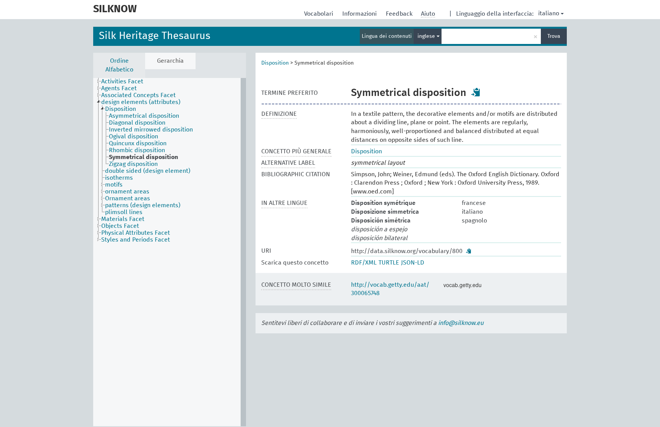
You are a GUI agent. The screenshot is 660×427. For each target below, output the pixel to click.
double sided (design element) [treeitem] (147, 171)
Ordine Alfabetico (119, 65)
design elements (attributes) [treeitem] (140, 102)
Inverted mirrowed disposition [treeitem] (151, 130)
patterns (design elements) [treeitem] (142, 205)
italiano (548, 13)
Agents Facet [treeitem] (119, 88)
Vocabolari (319, 14)
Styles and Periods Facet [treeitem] (135, 240)
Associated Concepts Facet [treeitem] (138, 95)
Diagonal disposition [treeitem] (137, 123)
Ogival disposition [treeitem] (133, 136)
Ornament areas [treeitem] (127, 198)
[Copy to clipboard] (475, 92)
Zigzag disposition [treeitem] (133, 164)
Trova (553, 36)
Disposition (275, 63)
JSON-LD (412, 263)
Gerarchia (170, 61)
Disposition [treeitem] (120, 109)
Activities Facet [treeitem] (122, 81)
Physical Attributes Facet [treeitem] (135, 233)
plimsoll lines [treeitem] (123, 212)
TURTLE (389, 263)
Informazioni (360, 14)
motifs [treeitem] (114, 185)
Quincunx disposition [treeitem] (138, 143)
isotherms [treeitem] (119, 178)
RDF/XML (364, 263)
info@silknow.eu (461, 323)
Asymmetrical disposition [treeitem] (144, 116)
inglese (427, 36)
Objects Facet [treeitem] (120, 226)
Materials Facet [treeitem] (122, 219)
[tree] (169, 252)
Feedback (400, 14)
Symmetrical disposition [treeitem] (143, 157)
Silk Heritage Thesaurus (154, 36)
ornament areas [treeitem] (127, 191)
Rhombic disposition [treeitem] (137, 150)
